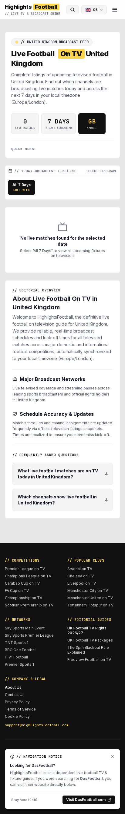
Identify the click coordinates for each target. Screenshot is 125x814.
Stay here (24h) (24, 800)
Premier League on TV (25, 568)
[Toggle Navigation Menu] (114, 9)
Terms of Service (20, 709)
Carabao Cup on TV (22, 583)
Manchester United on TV (90, 598)
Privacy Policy (17, 702)
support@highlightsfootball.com (31, 725)
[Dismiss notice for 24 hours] (112, 756)
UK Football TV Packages (90, 640)
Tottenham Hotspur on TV (90, 605)
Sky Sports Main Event (25, 628)
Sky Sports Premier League (29, 635)
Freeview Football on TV (89, 659)
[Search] (72, 9)
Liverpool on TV (81, 583)
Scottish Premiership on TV (29, 605)
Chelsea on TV (80, 576)
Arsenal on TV (79, 568)
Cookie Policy (17, 716)
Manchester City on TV (87, 590)
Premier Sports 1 (19, 664)
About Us (13, 687)
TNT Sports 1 (16, 642)
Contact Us (15, 694)
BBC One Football (20, 650)
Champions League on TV (28, 576)
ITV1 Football (16, 657)
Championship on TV (23, 598)
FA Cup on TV (17, 590)
